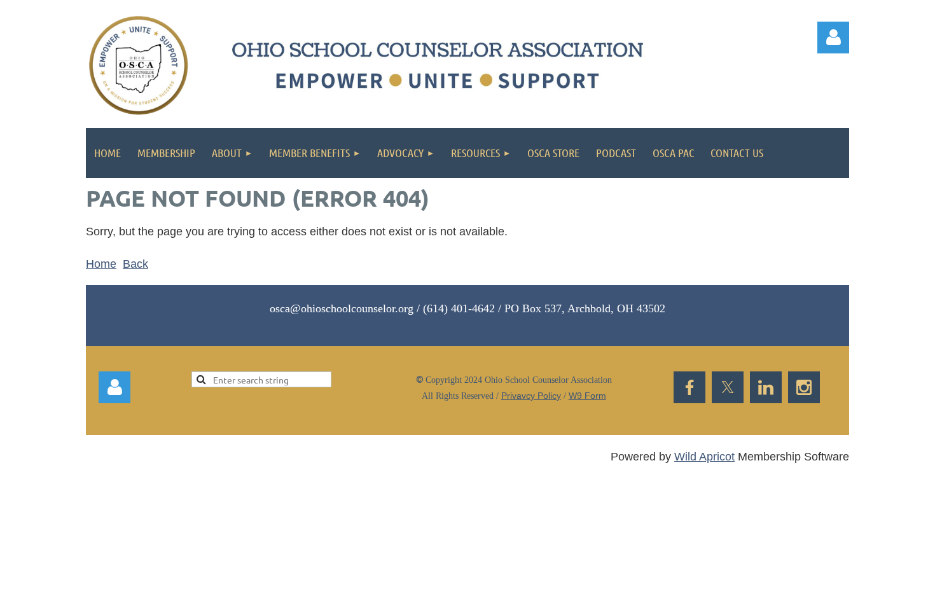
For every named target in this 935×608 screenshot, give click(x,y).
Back (135, 264)
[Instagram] (804, 387)
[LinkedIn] (766, 387)
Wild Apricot (704, 456)
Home (101, 264)
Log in (114, 387)
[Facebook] (689, 387)
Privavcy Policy (531, 395)
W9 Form (587, 395)
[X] (728, 387)
